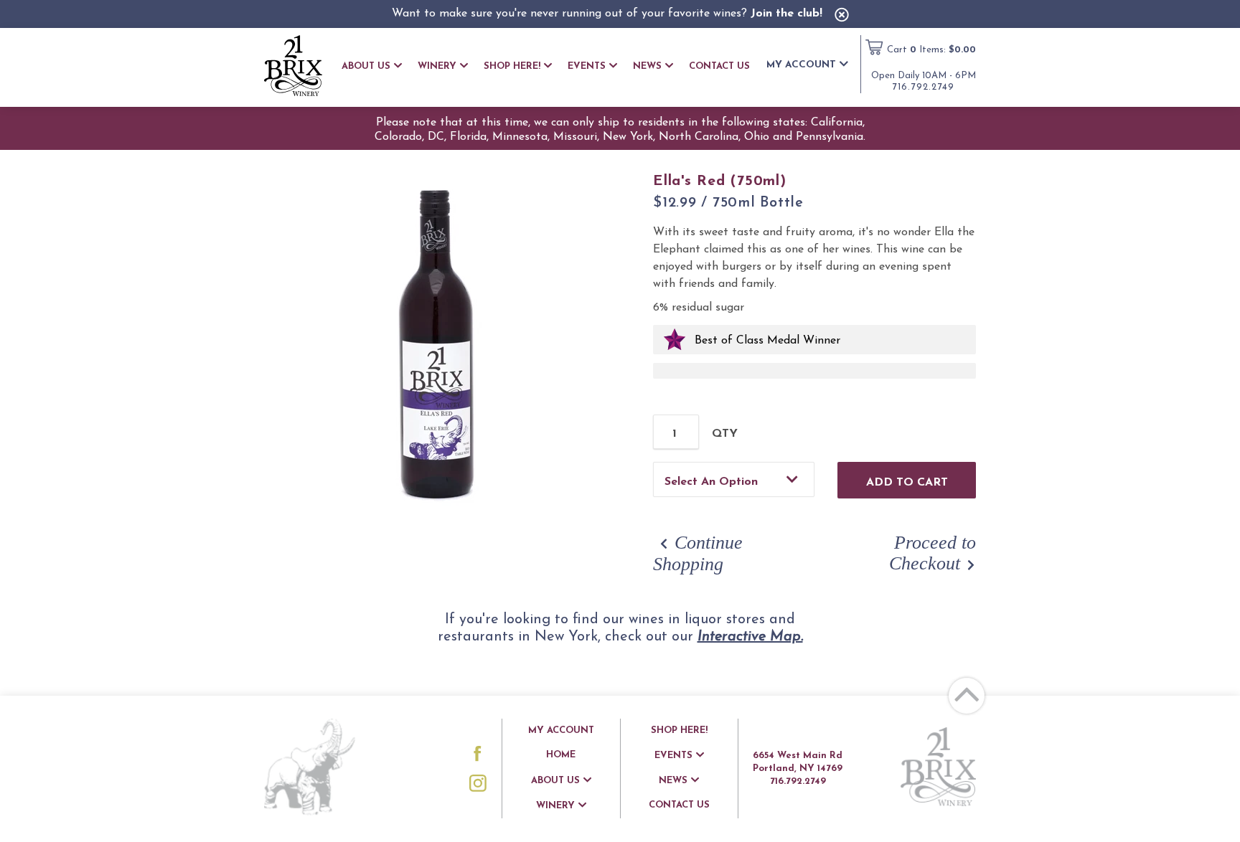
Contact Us (719, 66)
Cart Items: (931, 50)
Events (587, 66)
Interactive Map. (750, 637)
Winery (437, 66)
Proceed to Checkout (932, 553)
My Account (801, 65)
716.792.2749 (923, 87)
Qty (725, 434)
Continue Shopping (698, 553)
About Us (366, 66)
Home (561, 755)
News (647, 66)
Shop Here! (512, 66)
